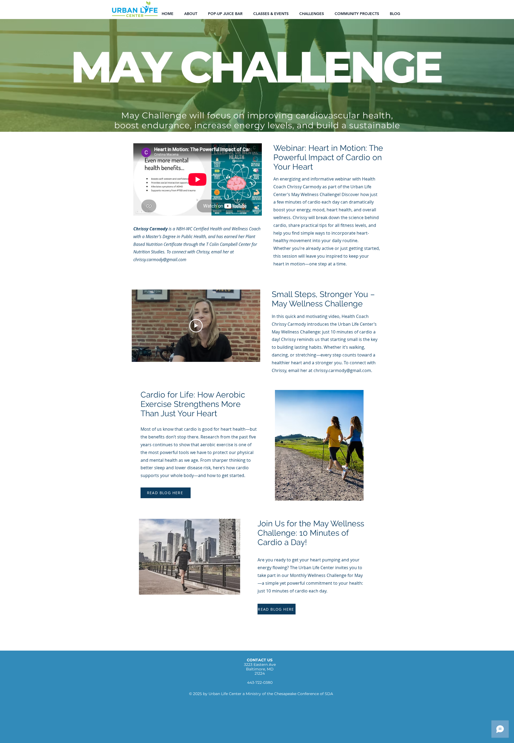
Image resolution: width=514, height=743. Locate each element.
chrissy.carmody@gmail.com (159, 259)
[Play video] (196, 325)
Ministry (253, 693)
